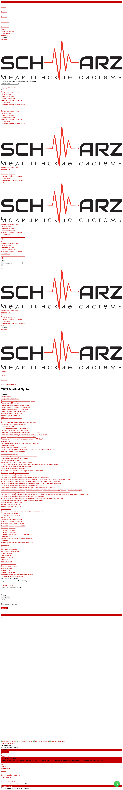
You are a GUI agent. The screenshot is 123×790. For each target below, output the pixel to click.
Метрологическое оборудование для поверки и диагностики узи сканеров (28, 488)
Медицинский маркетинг (10, 773)
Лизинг (3, 771)
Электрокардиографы (9, 549)
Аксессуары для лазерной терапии (13, 447)
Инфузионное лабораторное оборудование (17, 534)
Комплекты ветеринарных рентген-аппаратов (18, 401)
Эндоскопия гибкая (8, 572)
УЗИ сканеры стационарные (11, 418)
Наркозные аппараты (8, 564)
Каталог (3, 29)
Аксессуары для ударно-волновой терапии (16, 462)
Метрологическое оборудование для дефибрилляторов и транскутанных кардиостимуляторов (35, 479)
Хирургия (4, 420)
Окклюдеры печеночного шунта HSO (14, 430)
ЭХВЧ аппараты (6, 568)
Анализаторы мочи (8, 530)
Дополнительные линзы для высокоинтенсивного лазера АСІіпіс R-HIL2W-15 (29, 450)
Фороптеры (5, 545)
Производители (6, 33)
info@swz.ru (5, 40)
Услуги (3, 764)
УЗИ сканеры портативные (10, 416)
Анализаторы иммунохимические (13, 526)
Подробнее (5, 752)
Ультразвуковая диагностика (11, 414)
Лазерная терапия (7, 445)
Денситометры (6, 555)
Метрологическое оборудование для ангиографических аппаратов (25, 477)
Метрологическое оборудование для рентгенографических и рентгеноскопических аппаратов (35, 492)
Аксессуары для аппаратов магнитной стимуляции (19, 456)
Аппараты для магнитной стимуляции (14, 458)
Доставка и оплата (7, 31)
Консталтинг (5, 769)
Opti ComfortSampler (8, 743)
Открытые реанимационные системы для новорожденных (22, 511)
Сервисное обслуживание (10, 775)
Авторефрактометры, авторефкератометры (17, 538)
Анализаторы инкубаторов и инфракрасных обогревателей (22, 471)
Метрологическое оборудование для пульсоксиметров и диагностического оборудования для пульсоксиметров (41, 490)
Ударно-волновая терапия (10, 460)
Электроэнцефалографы (10, 551)
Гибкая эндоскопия (8, 117)
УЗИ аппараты (6, 113)
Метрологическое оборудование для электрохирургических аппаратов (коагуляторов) (32, 498)
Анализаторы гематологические (12, 524)
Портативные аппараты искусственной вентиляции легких (22, 500)
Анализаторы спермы (9, 532)
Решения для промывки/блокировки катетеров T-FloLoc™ (22, 439)
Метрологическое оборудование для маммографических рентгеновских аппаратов (31, 483)
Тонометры (5, 541)
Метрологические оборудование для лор (16, 475)
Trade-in (3, 767)
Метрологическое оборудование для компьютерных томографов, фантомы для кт (31, 481)
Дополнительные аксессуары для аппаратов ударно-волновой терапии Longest (30, 464)
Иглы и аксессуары (7, 426)
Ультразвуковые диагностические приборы (17, 543)
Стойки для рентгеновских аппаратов (14, 409)
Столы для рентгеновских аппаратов (14, 411)
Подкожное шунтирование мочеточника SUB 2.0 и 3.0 (20, 433)
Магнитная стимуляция (9, 454)
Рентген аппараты (7, 557)
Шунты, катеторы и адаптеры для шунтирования (18, 422)
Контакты (4, 35)
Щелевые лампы (7, 547)
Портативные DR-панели (10, 403)
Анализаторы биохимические (11, 119)
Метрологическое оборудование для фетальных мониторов (22, 496)
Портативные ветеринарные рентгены (15, 405)
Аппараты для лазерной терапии (13, 452)
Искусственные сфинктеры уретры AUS (15, 428)
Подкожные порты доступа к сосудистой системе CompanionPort (24, 435)
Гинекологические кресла (10, 515)
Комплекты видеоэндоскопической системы (17, 574)
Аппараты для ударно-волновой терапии (16, 466)
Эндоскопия (5, 441)
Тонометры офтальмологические (13, 124)
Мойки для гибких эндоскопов (12, 577)
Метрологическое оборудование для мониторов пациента (22, 486)
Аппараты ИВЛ (6, 562)
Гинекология (5, 122)
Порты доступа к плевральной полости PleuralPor (18, 437)
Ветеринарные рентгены (10, 111)
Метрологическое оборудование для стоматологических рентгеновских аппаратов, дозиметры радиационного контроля (45, 494)
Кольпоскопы (5, 517)
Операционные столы (9, 566)
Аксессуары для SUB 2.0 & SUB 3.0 (13, 424)
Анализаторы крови (8, 528)
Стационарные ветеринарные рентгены (15, 407)
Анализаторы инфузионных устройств (15, 473)
